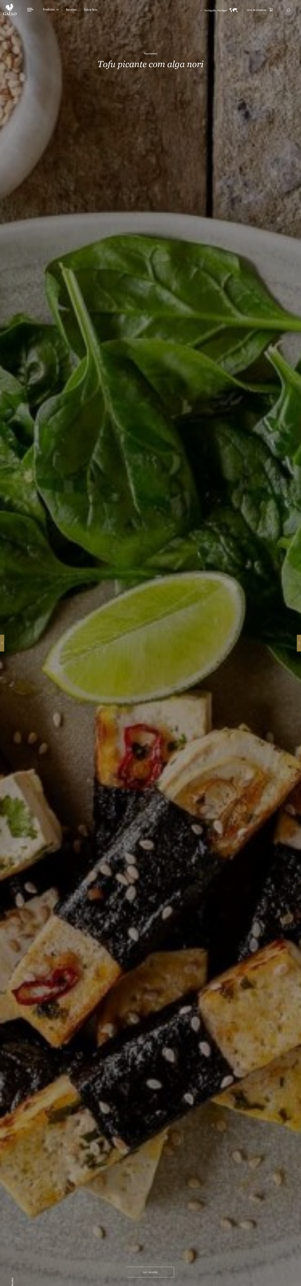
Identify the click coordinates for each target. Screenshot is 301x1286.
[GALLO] (10, 9)
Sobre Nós (90, 9)
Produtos (49, 9)
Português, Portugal (215, 10)
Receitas (71, 9)
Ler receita (150, 1272)
